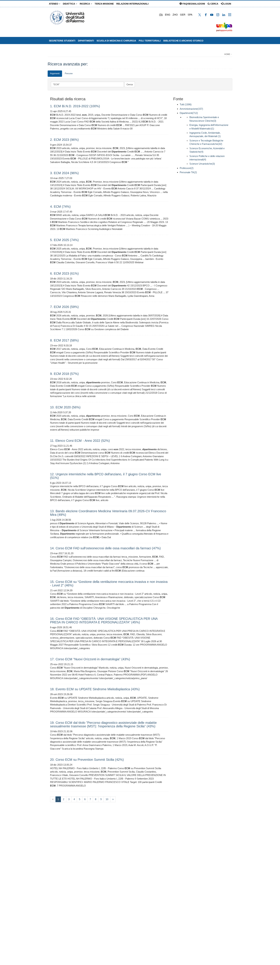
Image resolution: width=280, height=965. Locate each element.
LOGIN (227, 3)
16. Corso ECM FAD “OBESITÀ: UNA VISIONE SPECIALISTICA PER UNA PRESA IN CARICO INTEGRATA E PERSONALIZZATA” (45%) (104, 620)
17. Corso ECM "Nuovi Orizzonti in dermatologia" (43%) (90, 659)
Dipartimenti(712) (189, 113)
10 (107, 799)
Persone (69, 73)
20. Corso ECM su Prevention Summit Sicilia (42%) (87, 759)
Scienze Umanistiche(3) (202, 163)
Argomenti (55, 73)
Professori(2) (186, 168)
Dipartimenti (86, 40)
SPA (190, 14)
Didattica (69, 3)
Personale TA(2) (188, 172)
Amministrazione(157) (191, 108)
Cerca (214, 3)
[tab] (55, 73)
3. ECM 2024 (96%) (64, 173)
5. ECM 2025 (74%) (64, 240)
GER (182, 14)
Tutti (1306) (186, 104)
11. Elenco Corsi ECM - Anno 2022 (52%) (80, 440)
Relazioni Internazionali (132, 3)
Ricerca (85, 3)
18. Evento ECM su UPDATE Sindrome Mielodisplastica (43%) (95, 689)
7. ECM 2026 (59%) (64, 307)
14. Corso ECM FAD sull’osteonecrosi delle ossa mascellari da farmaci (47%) (105, 548)
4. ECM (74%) (60, 206)
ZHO (175, 14)
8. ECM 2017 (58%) (64, 340)
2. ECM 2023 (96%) (64, 139)
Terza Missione (104, 3)
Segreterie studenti (62, 40)
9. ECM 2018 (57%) (64, 374)
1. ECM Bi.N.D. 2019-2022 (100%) (75, 106)
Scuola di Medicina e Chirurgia (116, 40)
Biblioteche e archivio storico (183, 40)
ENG (167, 14)
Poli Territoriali (150, 40)
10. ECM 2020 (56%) (65, 407)
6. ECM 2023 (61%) (64, 273)
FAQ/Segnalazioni (193, 3)
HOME (227, 54)
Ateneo (54, 3)
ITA (161, 14)
